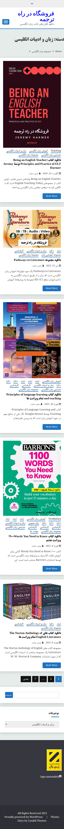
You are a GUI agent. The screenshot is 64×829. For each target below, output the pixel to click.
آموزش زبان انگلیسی (38, 151)
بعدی (26, 679)
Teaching (56, 151)
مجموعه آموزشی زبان (51, 255)
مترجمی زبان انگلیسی (51, 155)
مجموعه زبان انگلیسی (28, 155)
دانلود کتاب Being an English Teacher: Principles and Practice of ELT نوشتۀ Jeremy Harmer (32, 164)
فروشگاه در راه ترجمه (36, 16)
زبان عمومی (33, 523)
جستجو (8, 695)
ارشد (59, 251)
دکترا (51, 251)
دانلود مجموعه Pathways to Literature (37, 260)
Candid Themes (37, 821)
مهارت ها (34, 531)
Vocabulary (54, 519)
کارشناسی (19, 251)
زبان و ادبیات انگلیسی (16, 151)
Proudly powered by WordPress (24, 817)
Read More (51, 196)
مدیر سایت (33, 173)
